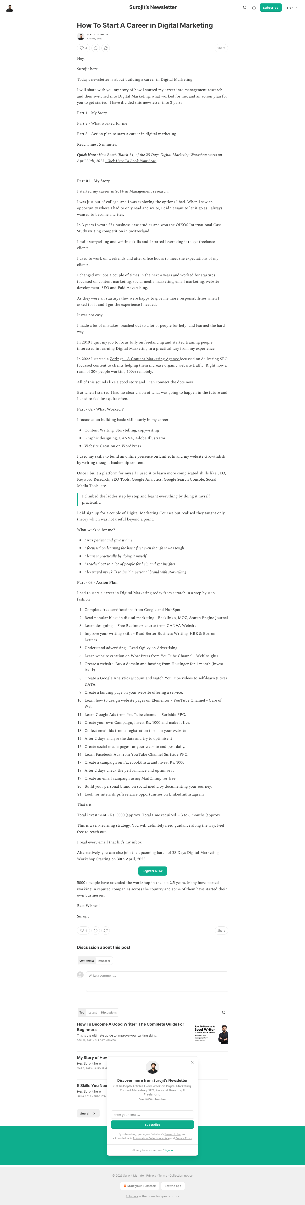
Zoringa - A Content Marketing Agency (145, 359)
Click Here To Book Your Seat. (130, 161)
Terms (163, 1175)
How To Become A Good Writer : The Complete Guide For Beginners (130, 1027)
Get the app (173, 1186)
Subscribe (270, 7)
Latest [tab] (92, 1012)
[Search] (245, 7)
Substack (132, 1196)
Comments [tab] (86, 961)
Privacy (151, 1175)
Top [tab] (81, 1012)
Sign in (292, 7)
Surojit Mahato (97, 34)
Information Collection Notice (151, 1138)
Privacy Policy (184, 1138)
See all (85, 1113)
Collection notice (181, 1175)
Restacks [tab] (104, 961)
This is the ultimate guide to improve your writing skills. (117, 1035)
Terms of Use (173, 1134)
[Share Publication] (254, 7)
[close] (192, 1062)
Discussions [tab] (109, 1012)
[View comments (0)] (96, 48)
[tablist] (95, 960)
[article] (152, 1035)
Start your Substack (141, 1186)
